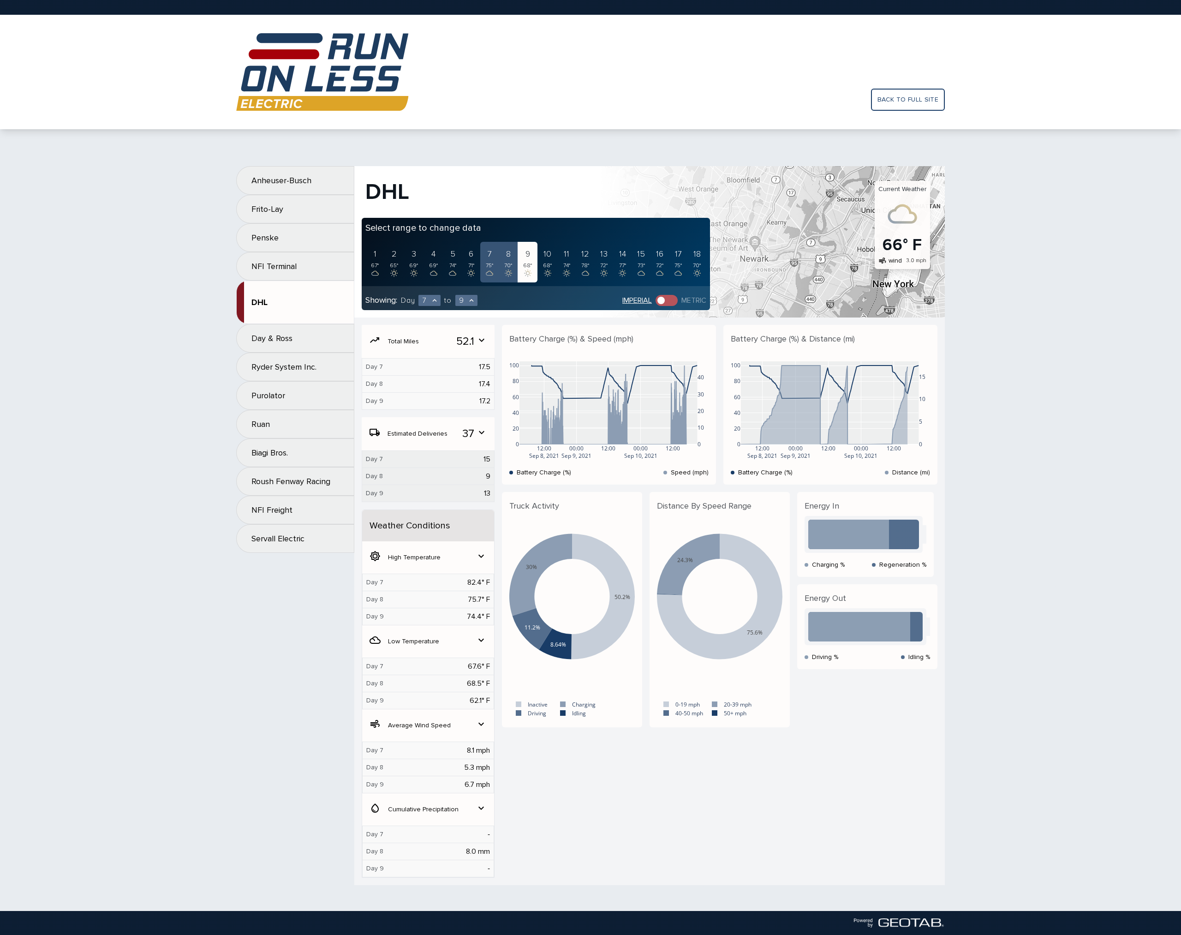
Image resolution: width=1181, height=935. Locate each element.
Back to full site (907, 99)
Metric (693, 300)
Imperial (637, 300)
